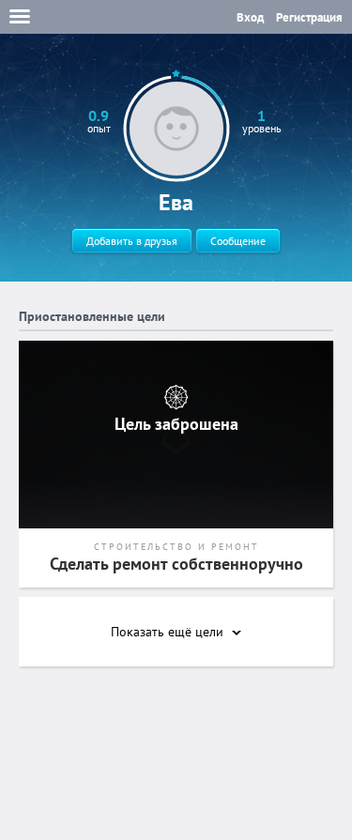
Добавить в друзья (131, 241)
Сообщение (238, 241)
